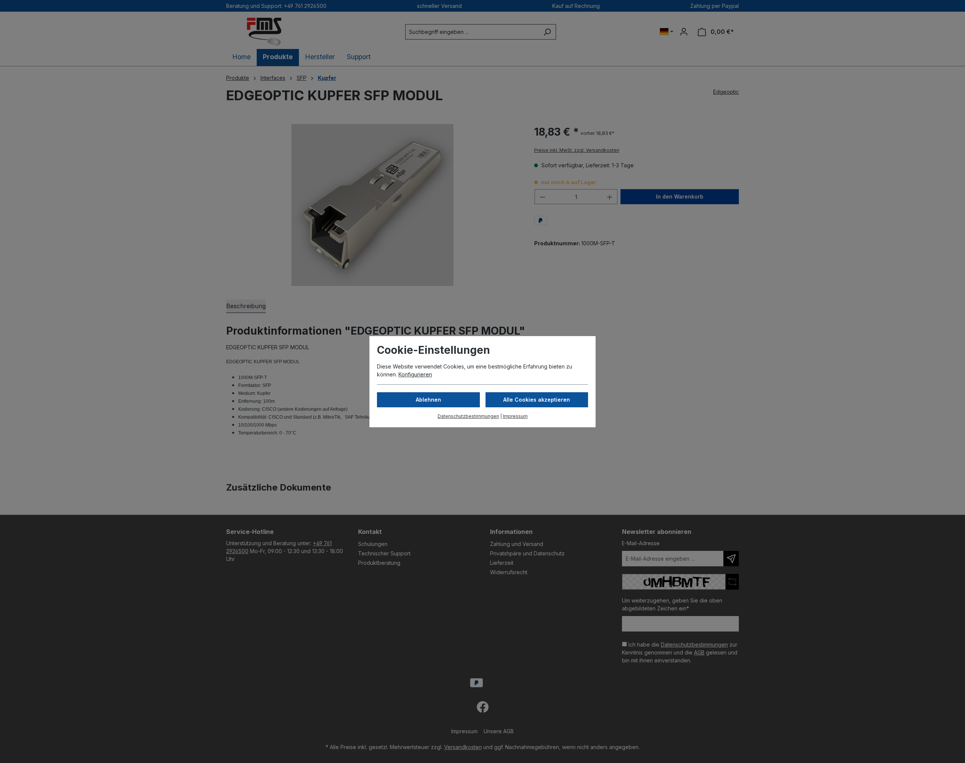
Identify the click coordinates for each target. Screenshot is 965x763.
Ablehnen (428, 399)
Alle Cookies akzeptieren (536, 399)
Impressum (515, 416)
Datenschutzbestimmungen (468, 416)
